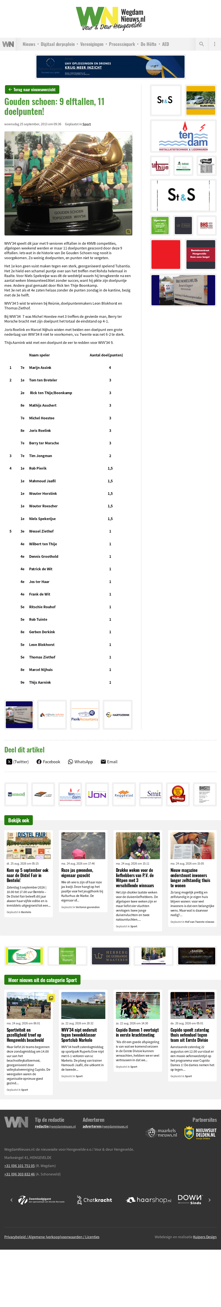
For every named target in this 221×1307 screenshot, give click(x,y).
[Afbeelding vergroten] (68, 183)
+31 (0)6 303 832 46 (19, 1174)
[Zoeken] (201, 44)
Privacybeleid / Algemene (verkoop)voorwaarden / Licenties (51, 1236)
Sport (86, 124)
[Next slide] (209, 1200)
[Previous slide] (11, 1200)
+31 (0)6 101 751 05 (19, 1165)
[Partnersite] (161, 1133)
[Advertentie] (19, 714)
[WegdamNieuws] (110, 19)
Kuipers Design (205, 1236)
